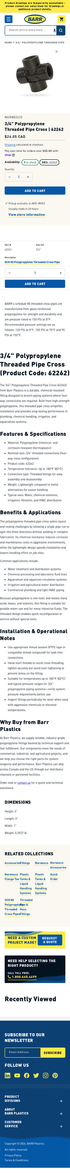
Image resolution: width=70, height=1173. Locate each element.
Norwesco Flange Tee (12, 876)
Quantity (9, 169)
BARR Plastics (35, 1143)
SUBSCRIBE (53, 1053)
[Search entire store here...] (60, 30)
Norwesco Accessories (58, 865)
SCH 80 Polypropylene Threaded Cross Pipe (32, 262)
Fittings (25, 863)
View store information (27, 215)
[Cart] (61, 19)
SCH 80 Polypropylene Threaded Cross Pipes (14, 907)
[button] (8, 19)
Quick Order (54, 876)
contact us (24, 783)
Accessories (13, 863)
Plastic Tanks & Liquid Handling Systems (26, 883)
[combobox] (35, 30)
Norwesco (41, 863)
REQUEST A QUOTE (50, 940)
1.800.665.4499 (24, 977)
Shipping (10, 144)
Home (8, 42)
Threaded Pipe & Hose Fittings (26, 907)
